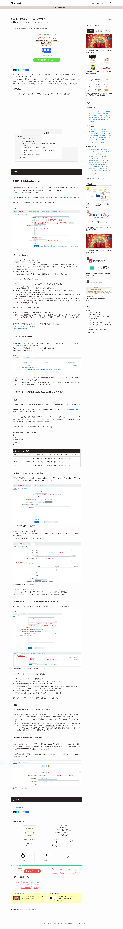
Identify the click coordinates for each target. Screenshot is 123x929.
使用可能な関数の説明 (20, 329)
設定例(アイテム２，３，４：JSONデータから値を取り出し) (40, 150)
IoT (17, 22)
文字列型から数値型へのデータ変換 (31, 154)
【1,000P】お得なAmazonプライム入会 (64, 870)
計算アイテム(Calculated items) (30, 139)
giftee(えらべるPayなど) (101, 166)
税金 (94, 162)
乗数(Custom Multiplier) (28, 141)
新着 (33, 882)
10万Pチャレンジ (94, 121)
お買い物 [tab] (107, 31)
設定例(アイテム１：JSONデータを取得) (35, 148)
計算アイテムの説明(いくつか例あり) (25, 326)
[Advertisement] (47, 112)
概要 (25, 145)
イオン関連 (100, 168)
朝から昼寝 (16, 3)
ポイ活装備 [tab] (99, 31)
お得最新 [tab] (90, 31)
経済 (103, 164)
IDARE (103, 140)
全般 (18, 882)
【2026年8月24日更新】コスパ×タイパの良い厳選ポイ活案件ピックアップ (32, 898)
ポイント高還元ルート (95, 115)
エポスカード (106, 135)
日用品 (36, 887)
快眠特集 (55, 873)
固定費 (105, 156)
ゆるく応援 (49, 924)
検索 (110, 19)
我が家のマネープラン (98, 171)
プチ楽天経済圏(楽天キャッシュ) (101, 154)
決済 (103, 129)
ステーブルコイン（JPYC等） (97, 138)
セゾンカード (100, 133)
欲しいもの (40, 882)
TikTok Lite (104, 119)
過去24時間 (25, 882)
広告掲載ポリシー (72, 924)
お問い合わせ (81, 924)
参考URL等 (23, 157)
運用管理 (32, 22)
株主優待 (96, 119)
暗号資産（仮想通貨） (95, 160)
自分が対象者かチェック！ (46, 60)
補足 (25, 152)
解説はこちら (46, 55)
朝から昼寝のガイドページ (98, 178)
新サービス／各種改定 (102, 113)
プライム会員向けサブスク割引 (68, 873)
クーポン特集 (64, 876)
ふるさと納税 (29, 884)
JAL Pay (92, 133)
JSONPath (16, 412)
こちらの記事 (61, 84)
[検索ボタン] (102, 3)
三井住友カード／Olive (96, 150)
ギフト (20, 884)
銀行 (102, 152)
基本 (21, 136)
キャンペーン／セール (95, 111)
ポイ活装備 (95, 117)
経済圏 (91, 156)
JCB (97, 140)
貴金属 (96, 173)
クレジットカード (94, 129)
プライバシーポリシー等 (60, 924)
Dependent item (73, 409)
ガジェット (38, 884)
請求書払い (97, 135)
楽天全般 (95, 152)
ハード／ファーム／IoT (24, 22)
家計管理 (96, 164)
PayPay (98, 156)
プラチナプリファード (102, 131)
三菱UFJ (105, 158)
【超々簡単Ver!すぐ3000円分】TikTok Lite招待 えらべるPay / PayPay (66, 898)
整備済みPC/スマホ (27, 887)
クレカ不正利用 (100, 142)
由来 (44, 924)
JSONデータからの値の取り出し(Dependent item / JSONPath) (38, 143)
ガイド (39, 924)
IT (13, 22)
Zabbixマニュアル (18, 192)
